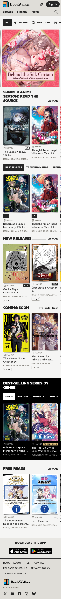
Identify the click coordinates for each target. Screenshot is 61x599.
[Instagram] (27, 594)
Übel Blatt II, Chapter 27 (44, 289)
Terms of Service (15, 574)
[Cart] (41, 4)
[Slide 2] (30, 58)
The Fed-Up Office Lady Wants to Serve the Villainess (44, 449)
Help (28, 563)
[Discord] (12, 594)
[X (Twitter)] (5, 594)
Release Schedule (15, 568)
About (17, 563)
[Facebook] (19, 594)
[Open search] (56, 12)
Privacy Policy (40, 568)
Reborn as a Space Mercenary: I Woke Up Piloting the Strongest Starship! (16, 225)
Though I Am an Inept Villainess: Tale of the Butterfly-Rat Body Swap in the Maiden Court (44, 152)
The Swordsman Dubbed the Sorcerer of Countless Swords (15, 522)
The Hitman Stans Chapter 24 (14, 360)
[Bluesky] (34, 594)
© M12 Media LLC (12, 588)
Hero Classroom (41, 521)
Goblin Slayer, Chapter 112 (11, 291)
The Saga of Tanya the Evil (14, 153)
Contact (40, 563)
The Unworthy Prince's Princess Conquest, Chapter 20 (43, 358)
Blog (6, 563)
